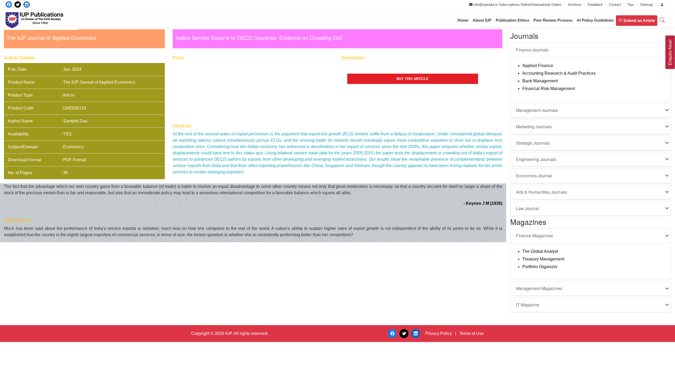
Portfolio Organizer (539, 266)
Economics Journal (534, 176)
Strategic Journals (533, 143)
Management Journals (537, 110)
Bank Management (540, 81)
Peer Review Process (552, 20)
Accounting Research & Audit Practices (559, 73)
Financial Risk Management (548, 88)
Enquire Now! (670, 52)
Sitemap (647, 5)
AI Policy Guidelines (595, 20)
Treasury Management (543, 259)
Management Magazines (539, 288)
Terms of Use (471, 333)
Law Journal (527, 208)
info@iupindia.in (485, 5)
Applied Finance (537, 65)
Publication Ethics (512, 20)
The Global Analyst (540, 251)
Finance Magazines (534, 235)
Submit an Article (638, 20)
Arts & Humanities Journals (541, 192)
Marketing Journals (534, 127)
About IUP (481, 20)
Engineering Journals (536, 159)
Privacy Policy (438, 333)
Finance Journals (532, 50)
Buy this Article (412, 79)
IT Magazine (527, 305)
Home (462, 20)
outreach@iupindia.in (446, 5)
